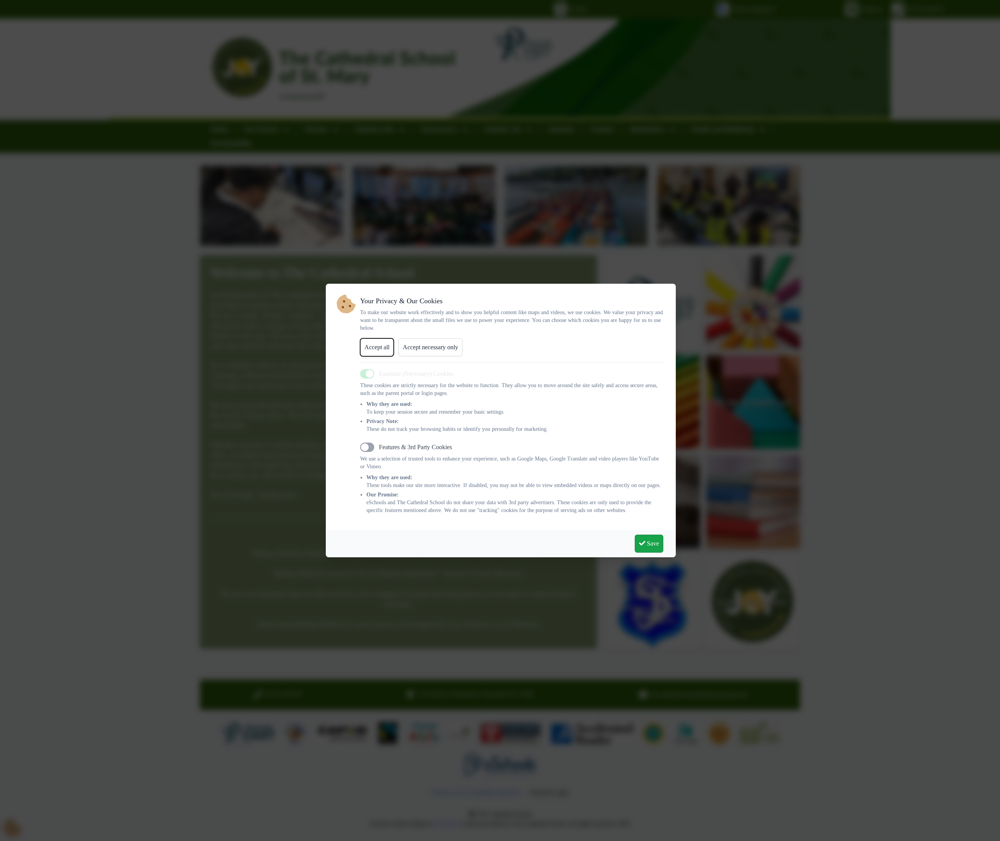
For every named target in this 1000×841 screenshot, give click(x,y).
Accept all (376, 347)
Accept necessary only (430, 347)
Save (652, 543)
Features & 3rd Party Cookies (415, 447)
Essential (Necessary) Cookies (416, 373)
